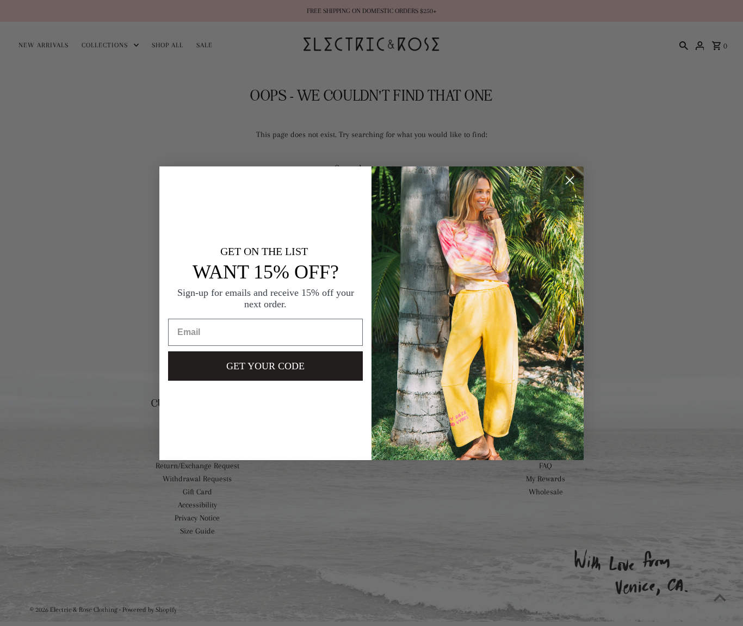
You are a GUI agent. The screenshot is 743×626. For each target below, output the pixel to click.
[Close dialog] (569, 180)
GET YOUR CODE (265, 366)
